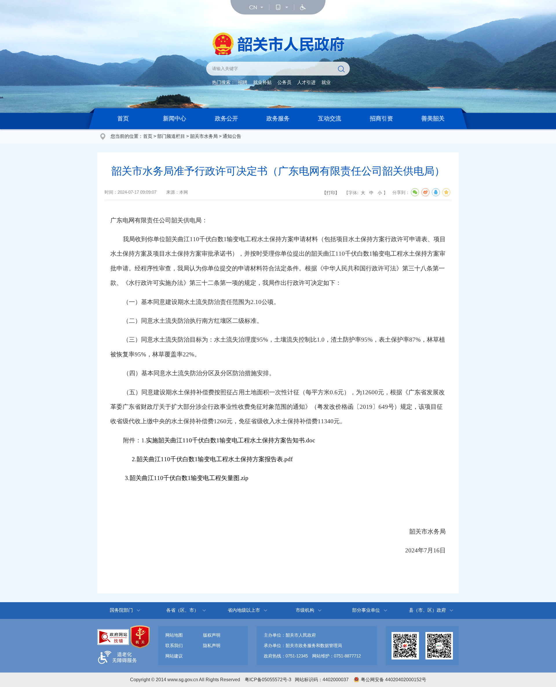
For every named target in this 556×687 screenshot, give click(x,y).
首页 (123, 118)
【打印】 (330, 192)
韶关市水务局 (204, 136)
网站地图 (174, 635)
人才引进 (306, 82)
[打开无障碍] (303, 7)
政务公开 (226, 118)
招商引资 (381, 118)
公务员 (284, 82)
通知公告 (232, 136)
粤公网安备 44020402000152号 (393, 679)
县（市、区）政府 (427, 610)
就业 (326, 82)
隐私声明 (211, 645)
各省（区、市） (182, 610)
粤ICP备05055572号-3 (268, 679)
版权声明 (211, 635)
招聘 (242, 82)
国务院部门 (121, 610)
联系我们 (174, 645)
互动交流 (329, 118)
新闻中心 (174, 118)
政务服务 (278, 118)
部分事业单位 (366, 610)
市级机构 (305, 610)
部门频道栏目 (171, 136)
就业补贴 (262, 82)
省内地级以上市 (244, 610)
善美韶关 (433, 118)
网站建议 (174, 655)
